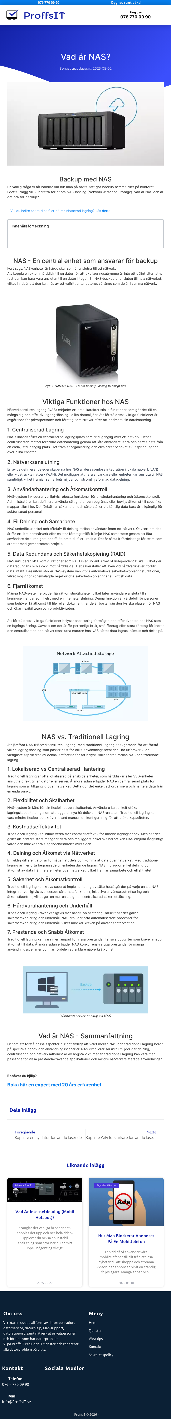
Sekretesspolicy (101, 1355)
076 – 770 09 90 (15, 1384)
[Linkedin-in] (58, 1381)
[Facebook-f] (47, 1381)
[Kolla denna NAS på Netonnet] (85, 340)
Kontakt (95, 1346)
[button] (97, 14)
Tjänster (95, 1330)
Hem (92, 1322)
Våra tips (96, 1338)
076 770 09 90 (135, 16)
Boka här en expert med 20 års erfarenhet (54, 1084)
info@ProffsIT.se (16, 1401)
